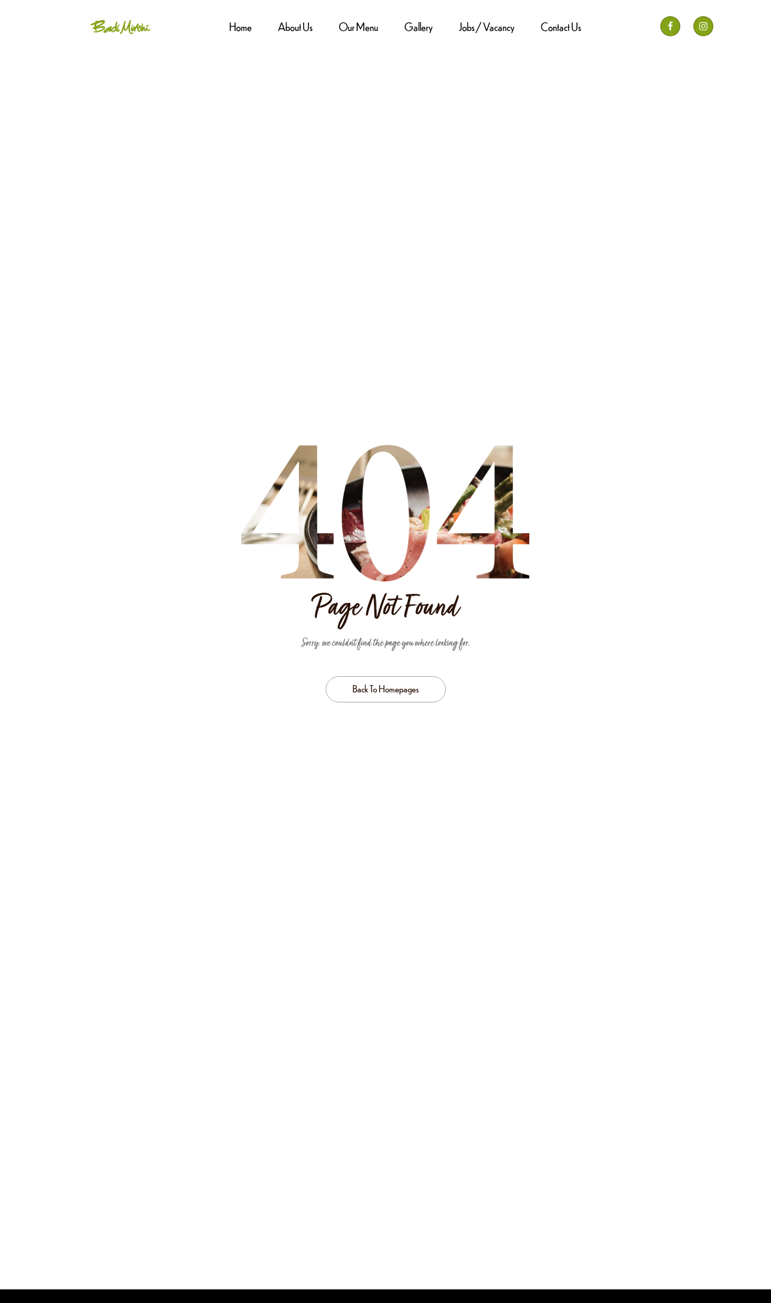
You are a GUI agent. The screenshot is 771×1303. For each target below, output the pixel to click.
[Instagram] (703, 26)
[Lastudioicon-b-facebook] (670, 26)
